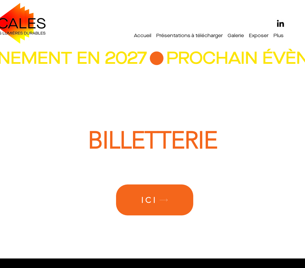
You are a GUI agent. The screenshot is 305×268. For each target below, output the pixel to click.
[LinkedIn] (280, 23)
